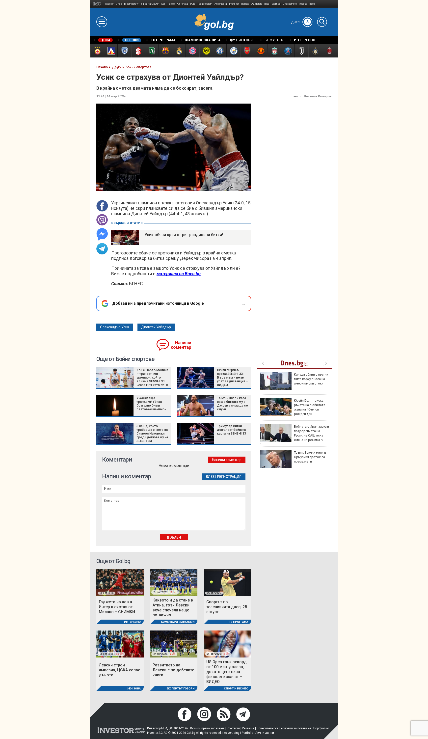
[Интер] (315, 50)
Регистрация (229, 477)
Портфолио (321, 728)
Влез (210, 477)
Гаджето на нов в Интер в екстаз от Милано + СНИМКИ (117, 607)
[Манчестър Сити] (233, 50)
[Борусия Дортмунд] (206, 50)
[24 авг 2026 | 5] (173, 643)
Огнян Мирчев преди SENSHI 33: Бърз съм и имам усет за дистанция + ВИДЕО (232, 377)
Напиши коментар (181, 345)
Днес (300, 22)
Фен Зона (134, 688)
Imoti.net (234, 3)
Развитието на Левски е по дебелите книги (173, 670)
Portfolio (247, 733)
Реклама (248, 728)
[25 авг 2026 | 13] (173, 582)
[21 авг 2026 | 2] (227, 643)
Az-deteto (256, 3)
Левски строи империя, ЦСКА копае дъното (119, 670)
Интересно (132, 622)
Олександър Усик (114, 327)
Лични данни (264, 733)
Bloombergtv (131, 3)
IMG (97, 3)
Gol (163, 3)
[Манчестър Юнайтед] (260, 50)
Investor (109, 3)
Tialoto (171, 3)
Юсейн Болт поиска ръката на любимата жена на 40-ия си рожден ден (309, 407)
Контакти (233, 728)
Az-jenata (182, 3)
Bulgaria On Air (150, 3)
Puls (192, 3)
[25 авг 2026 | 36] (120, 643)
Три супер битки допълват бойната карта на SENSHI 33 (231, 429)
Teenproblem (205, 3)
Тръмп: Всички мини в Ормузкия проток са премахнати (310, 457)
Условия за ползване (295, 728)
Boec (312, 3)
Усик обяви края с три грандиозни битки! (184, 234)
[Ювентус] (301, 50)
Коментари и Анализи (177, 622)
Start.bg (276, 3)
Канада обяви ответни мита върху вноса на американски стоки (311, 379)
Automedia (220, 3)
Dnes (119, 3)
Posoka (303, 3)
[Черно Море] (124, 50)
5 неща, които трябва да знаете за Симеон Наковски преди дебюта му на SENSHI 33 (152, 433)
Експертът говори (180, 688)
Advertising (232, 733)
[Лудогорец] (151, 50)
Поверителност (267, 728)
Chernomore (290, 3)
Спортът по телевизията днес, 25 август (226, 607)
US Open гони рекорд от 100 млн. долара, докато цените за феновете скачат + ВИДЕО (226, 671)
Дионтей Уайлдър (156, 327)
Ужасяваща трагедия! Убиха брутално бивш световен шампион (151, 403)
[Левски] (110, 50)
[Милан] (328, 50)
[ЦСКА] (97, 50)
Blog (266, 3)
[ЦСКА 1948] (138, 50)
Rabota (245, 3)
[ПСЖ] (287, 50)
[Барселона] (165, 50)
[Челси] (219, 50)
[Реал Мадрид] (179, 50)
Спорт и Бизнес (236, 688)
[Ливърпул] (274, 50)
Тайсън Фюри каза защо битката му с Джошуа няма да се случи (232, 403)
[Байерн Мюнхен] (192, 50)
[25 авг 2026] (120, 582)
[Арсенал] (247, 50)
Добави (173, 537)
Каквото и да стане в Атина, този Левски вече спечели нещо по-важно (173, 607)
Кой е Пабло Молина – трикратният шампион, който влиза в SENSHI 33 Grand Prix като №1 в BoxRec (152, 379)
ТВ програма (238, 622)
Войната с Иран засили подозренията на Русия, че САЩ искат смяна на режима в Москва (294, 435)
